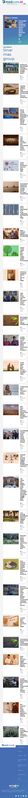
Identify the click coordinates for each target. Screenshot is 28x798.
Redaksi (20, 755)
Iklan (25, 755)
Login (24, 3)
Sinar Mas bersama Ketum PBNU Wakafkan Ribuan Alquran (23, 661)
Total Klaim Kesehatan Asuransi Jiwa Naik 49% (23, 167)
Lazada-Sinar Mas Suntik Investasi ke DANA (23, 622)
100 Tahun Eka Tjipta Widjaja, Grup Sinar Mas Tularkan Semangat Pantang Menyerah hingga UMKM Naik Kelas (23, 489)
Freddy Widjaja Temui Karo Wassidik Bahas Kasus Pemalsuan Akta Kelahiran (23, 343)
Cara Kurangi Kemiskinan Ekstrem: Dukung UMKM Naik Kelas (24, 518)
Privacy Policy (21, 774)
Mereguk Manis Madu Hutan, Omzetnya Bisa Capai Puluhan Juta (23, 542)
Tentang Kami (21, 747)
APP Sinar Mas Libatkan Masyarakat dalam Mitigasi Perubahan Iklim (24, 412)
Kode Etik (20, 770)
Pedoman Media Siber (22, 760)
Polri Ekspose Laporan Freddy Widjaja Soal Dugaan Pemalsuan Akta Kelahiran (23, 567)
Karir (19, 778)
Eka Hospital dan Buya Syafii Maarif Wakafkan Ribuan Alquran (23, 710)
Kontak (20, 751)
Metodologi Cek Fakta (22, 765)
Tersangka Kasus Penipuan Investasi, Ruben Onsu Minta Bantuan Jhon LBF (22, 28)
